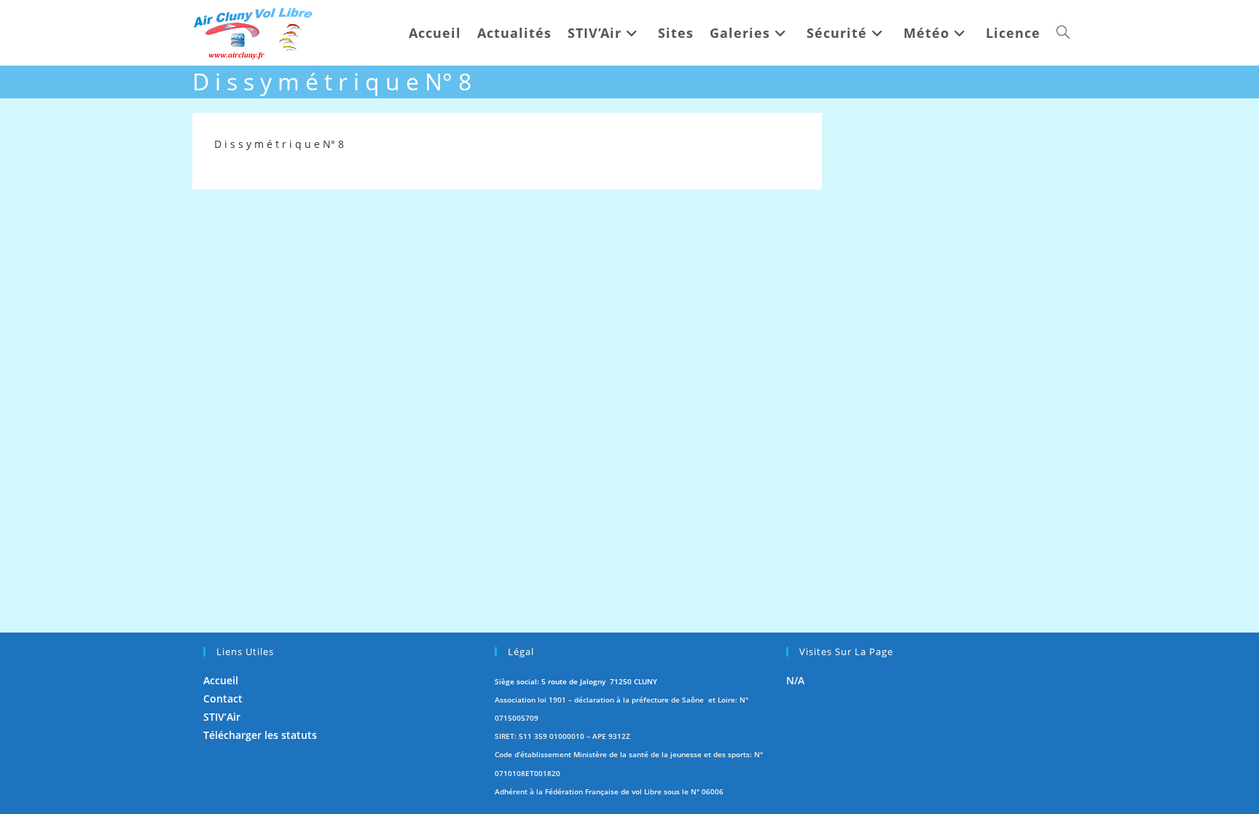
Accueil (220, 680)
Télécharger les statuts (260, 735)
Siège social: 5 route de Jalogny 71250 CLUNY (576, 681)
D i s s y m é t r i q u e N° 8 (279, 144)
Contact (223, 698)
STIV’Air (221, 717)
